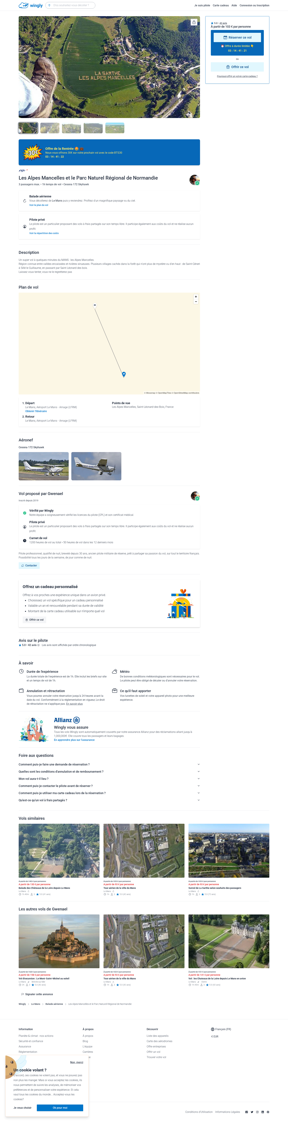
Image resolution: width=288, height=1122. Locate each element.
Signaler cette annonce (39, 994)
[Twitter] (252, 1112)
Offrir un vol (153, 1051)
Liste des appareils (157, 1035)
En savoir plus (74, 703)
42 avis (223, 23)
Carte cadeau (221, 5)
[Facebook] (246, 1112)
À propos (88, 1035)
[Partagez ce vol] (194, 22)
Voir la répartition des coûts (44, 233)
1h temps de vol (52, 184)
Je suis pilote (202, 5)
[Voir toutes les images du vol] (109, 67)
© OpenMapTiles (163, 392)
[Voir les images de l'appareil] (44, 466)
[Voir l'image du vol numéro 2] (49, 128)
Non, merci (76, 1062)
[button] (123, 374)
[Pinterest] (268, 1112)
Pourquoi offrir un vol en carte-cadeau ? (237, 76)
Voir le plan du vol (38, 205)
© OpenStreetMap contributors (185, 392)
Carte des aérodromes (159, 1041)
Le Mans (35, 1004)
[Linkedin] (262, 1112)
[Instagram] (257, 1112)
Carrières (88, 1051)
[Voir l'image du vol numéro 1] (28, 128)
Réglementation (28, 1051)
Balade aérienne (54, 1004)
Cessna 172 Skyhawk (76, 184)
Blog (85, 1041)
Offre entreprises (156, 1046)
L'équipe (87, 1046)
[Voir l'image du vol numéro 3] (71, 128)
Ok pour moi (60, 1107)
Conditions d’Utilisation (199, 1112)
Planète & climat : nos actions (36, 1035)
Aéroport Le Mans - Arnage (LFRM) (56, 407)
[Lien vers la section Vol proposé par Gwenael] (194, 184)
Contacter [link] (31, 565)
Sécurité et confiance (31, 1041)
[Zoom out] (196, 301)
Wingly (22, 1004)
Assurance (25, 1046)
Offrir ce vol (36, 619)
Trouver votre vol (156, 1057)
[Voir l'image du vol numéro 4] (93, 128)
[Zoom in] (196, 296)
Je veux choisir (23, 1107)
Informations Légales (227, 1112)
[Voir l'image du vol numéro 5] (114, 128)
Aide (234, 5)
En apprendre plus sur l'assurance (74, 740)
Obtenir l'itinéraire (36, 411)
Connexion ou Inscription (254, 5)
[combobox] (70, 5)
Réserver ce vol (240, 37)
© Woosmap (149, 392)
